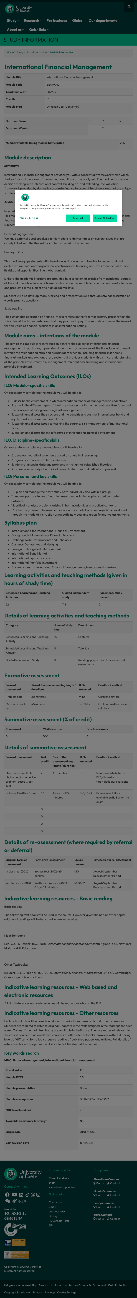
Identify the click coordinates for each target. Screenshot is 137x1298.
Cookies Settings (29, 218)
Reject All (78, 218)
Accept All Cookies (104, 218)
